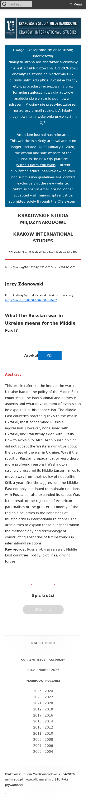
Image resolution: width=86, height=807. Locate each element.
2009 (37, 740)
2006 (49, 746)
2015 (37, 721)
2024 (49, 691)
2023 (37, 697)
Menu (77, 4)
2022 (49, 697)
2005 (37, 752)
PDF (50, 355)
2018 (49, 709)
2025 (37, 691)
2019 (37, 709)
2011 (37, 733)
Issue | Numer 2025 (43, 670)
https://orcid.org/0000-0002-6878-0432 (31, 300)
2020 (49, 703)
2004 (49, 752)
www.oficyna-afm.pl (39, 779)
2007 (37, 746)
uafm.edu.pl (14, 779)
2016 (49, 715)
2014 (49, 721)
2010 (49, 733)
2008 (49, 740)
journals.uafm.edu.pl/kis (28, 80)
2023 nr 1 (43, 609)
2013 (37, 727)
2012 (49, 727)
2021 (37, 703)
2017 (37, 715)
